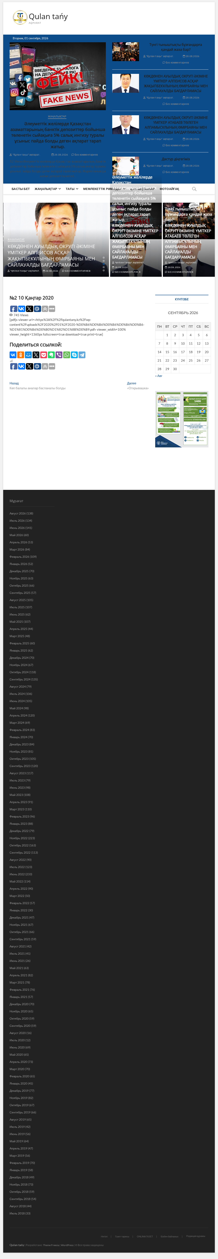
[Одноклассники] (20, 354)
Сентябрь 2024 (20, 679)
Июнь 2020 (17, 1047)
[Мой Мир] (28, 354)
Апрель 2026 (18, 542)
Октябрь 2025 (19, 585)
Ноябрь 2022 (18, 838)
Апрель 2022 (18, 888)
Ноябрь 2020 (18, 1011)
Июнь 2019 (17, 1134)
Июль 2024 (17, 694)
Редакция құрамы (195, 1236)
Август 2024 (18, 686)
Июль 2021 (17, 953)
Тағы (70, 189)
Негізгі (104, 1236)
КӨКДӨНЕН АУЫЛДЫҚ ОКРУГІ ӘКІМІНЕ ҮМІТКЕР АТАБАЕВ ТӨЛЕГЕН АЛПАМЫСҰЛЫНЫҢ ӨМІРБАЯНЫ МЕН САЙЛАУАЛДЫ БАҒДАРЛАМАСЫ (176, 125)
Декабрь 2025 (19, 571)
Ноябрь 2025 (18, 578)
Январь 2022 (18, 910)
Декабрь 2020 (19, 1004)
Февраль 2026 (19, 556)
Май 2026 (16, 535)
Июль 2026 (17, 520)
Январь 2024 (18, 737)
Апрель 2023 (18, 802)
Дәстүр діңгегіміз (176, 159)
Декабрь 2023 (19, 744)
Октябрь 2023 (19, 758)
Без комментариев (86, 154)
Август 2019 (18, 1119)
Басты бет (21, 189)
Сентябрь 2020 (20, 1025)
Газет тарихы (122, 1236)
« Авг (158, 376)
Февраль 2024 (19, 730)
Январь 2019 (18, 1170)
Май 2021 (16, 968)
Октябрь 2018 (19, 1191)
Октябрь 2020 (19, 1018)
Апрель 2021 (18, 975)
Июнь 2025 (17, 614)
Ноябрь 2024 (18, 665)
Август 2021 (18, 946)
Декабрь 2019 (19, 1090)
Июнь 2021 (17, 961)
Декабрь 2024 (19, 657)
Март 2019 (17, 1155)
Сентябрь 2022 (20, 852)
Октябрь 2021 (19, 932)
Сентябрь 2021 (20, 939)
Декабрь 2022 (19, 831)
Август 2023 (18, 773)
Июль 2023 (17, 780)
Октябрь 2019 (19, 1105)
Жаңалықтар (57, 116)
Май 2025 (16, 621)
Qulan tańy (48, 16)
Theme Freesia (51, 1245)
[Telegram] (82, 354)
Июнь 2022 (17, 874)
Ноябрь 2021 (18, 924)
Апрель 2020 (18, 1062)
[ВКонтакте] (13, 354)
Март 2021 (17, 982)
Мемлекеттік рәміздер (102, 189)
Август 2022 (18, 859)
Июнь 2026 (17, 528)
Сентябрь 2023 (20, 766)
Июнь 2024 (17, 701)
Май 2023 (16, 795)
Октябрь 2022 (19, 845)
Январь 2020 (18, 1083)
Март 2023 (17, 809)
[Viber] (59, 354)
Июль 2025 (17, 607)
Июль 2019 (17, 1126)
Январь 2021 (18, 997)
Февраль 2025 (19, 643)
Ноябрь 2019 (18, 1098)
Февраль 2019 (19, 1163)
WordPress (67, 1245)
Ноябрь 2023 (18, 751)
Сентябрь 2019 (20, 1112)
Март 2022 (17, 896)
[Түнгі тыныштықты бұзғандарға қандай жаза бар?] (125, 51)
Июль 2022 (17, 867)
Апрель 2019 (18, 1148)
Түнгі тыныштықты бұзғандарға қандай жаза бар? (175, 47)
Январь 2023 (18, 823)
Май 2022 (16, 881)
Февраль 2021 (19, 989)
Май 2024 (16, 708)
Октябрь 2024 (19, 672)
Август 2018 (18, 1206)
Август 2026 (18, 513)
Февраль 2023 (19, 816)
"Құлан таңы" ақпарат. (26, 154)
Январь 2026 (18, 564)
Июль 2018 (17, 1213)
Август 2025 (18, 600)
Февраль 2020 (19, 1076)
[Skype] (74, 354)
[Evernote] (51, 354)
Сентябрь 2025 (20, 592)
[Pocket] (43, 354)
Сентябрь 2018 (20, 1199)
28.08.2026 (61, 154)
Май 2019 (16, 1141)
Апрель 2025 (18, 629)
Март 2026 (17, 549)
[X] (36, 354)
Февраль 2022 (19, 903)
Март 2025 (17, 636)
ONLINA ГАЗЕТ (145, 1236)
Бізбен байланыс (170, 1236)
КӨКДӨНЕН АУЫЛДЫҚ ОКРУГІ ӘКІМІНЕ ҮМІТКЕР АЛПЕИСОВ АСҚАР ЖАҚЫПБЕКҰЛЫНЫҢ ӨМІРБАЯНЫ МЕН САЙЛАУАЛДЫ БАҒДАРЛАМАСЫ (176, 83)
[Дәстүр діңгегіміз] (125, 166)
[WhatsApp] (66, 354)
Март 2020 (17, 1069)
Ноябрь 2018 (18, 1184)
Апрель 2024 (18, 715)
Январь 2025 (18, 650)
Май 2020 (16, 1054)
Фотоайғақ (169, 189)
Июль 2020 (17, 1040)
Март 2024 (17, 722)
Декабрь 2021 (19, 917)
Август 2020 (18, 1033)
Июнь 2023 (17, 787)
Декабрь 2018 (19, 1177)
